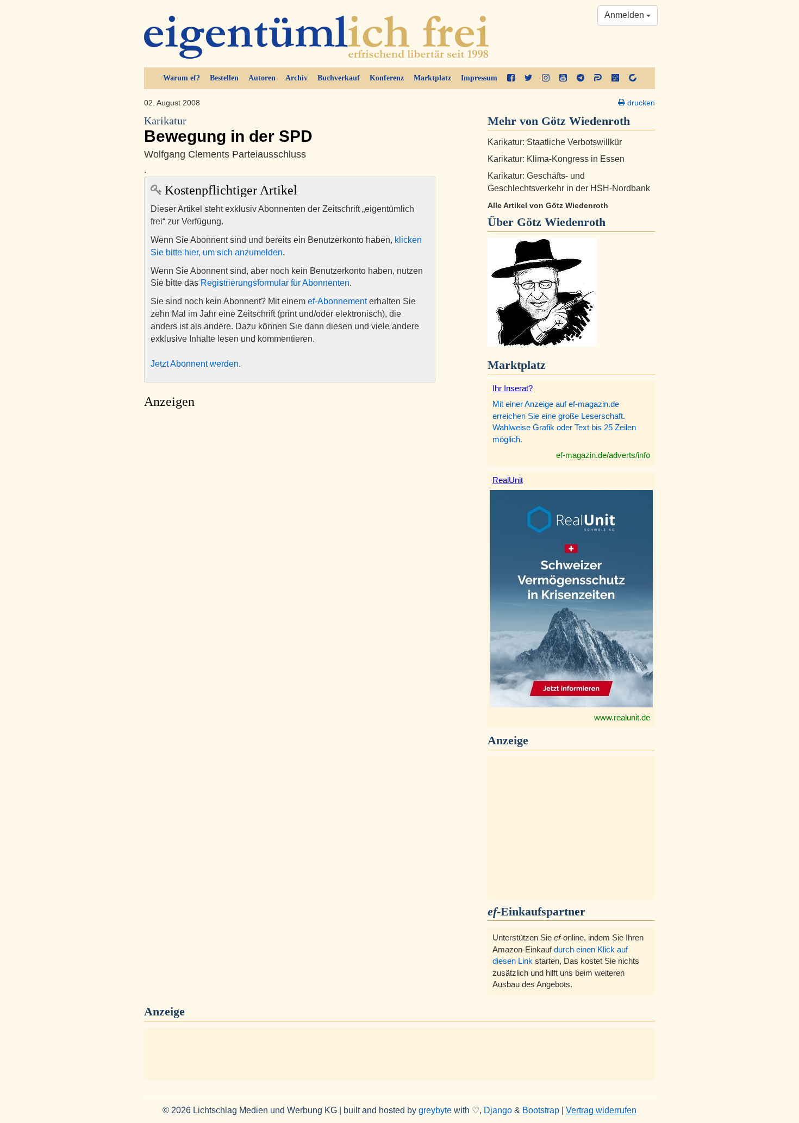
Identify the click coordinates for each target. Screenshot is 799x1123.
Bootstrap (540, 1110)
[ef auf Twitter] (528, 78)
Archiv (296, 78)
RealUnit (507, 480)
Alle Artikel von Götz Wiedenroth (548, 205)
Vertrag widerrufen (601, 1110)
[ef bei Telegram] (580, 78)
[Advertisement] (289, 517)
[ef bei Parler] (598, 78)
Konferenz (387, 78)
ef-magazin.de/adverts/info (603, 455)
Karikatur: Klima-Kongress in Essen (556, 159)
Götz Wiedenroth (561, 222)
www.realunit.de (622, 717)
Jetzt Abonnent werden (195, 363)
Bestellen (224, 78)
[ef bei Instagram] (546, 78)
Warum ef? (181, 78)
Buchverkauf (338, 78)
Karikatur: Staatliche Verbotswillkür (555, 142)
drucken (640, 102)
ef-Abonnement (337, 301)
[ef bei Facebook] (511, 78)
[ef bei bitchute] (633, 78)
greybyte (435, 1110)
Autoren (262, 78)
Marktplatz (432, 78)
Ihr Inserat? (512, 388)
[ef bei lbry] (615, 78)
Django (498, 1110)
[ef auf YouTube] (563, 78)
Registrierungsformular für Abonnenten (275, 282)
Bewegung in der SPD (228, 130)
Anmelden (625, 15)
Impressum (479, 78)
